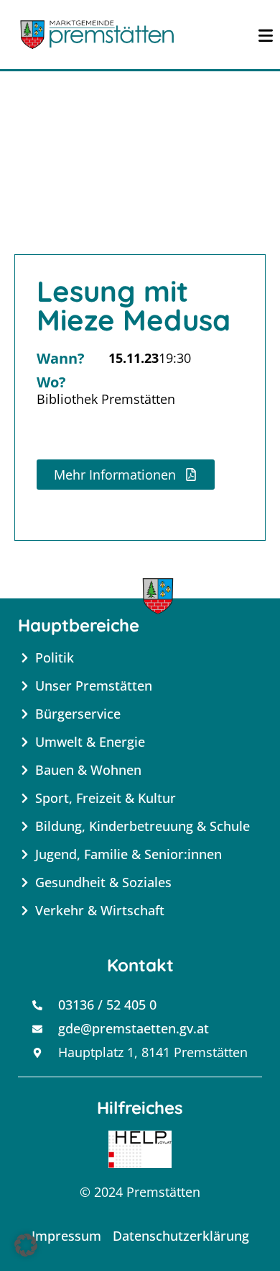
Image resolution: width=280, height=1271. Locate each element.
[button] (26, 1245)
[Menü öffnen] (265, 34)
